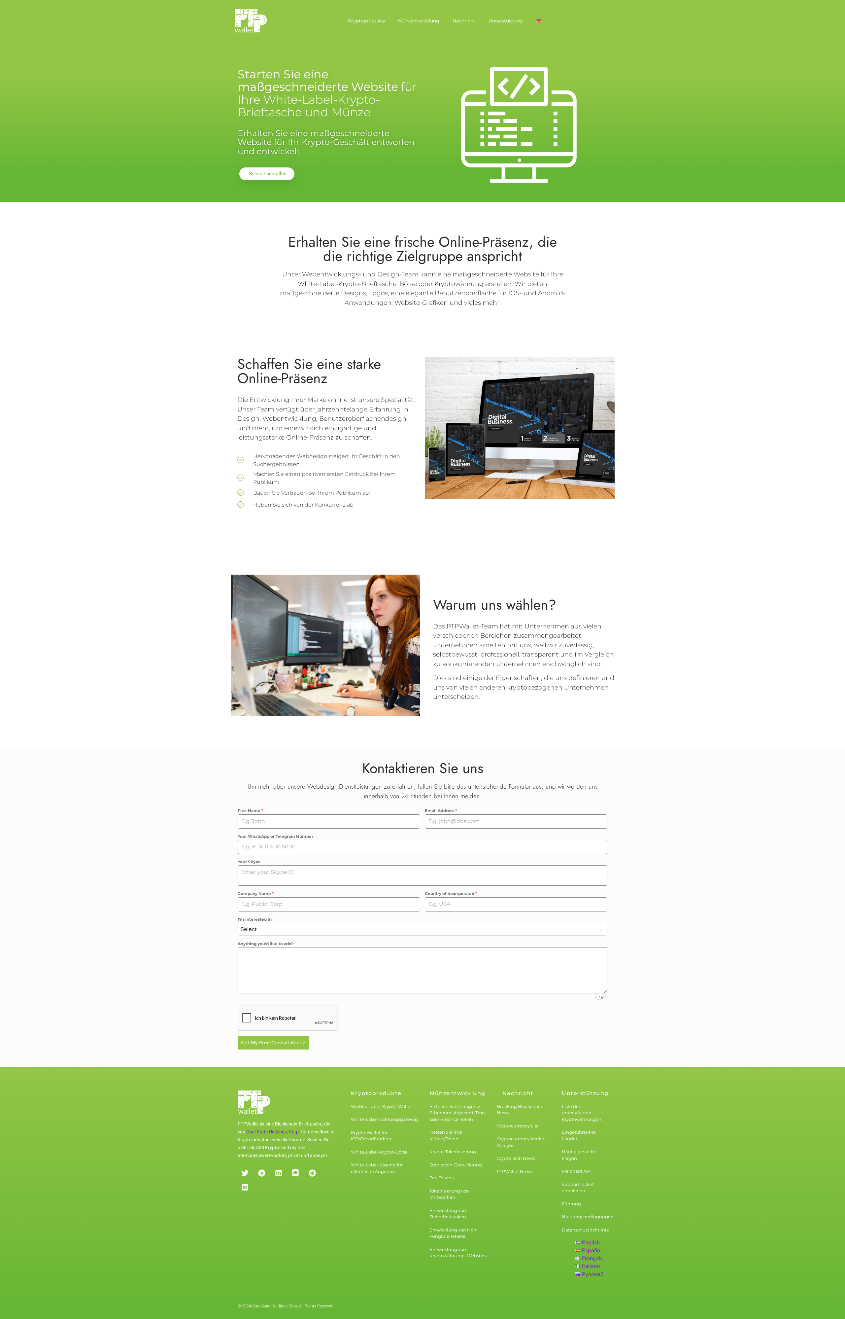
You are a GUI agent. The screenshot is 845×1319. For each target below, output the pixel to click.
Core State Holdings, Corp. (273, 1131)
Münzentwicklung (418, 21)
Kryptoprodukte (366, 21)
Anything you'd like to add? (266, 943)
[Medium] (245, 1187)
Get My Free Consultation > (273, 1043)
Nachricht (464, 21)
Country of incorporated (451, 893)
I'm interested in (255, 919)
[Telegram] (261, 1173)
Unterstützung (506, 21)
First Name (250, 810)
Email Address (441, 810)
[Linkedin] (278, 1173)
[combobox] (422, 929)
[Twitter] (245, 1173)
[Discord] (295, 1173)
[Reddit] (312, 1173)
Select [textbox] (249, 929)
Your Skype (249, 861)
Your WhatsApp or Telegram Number (275, 836)
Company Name (256, 893)
